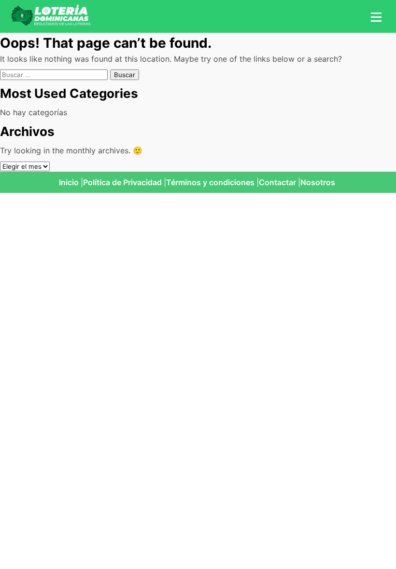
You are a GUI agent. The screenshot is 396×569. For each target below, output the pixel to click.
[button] (374, 16)
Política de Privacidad (122, 182)
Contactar (277, 182)
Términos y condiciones (210, 182)
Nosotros (317, 182)
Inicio (69, 182)
